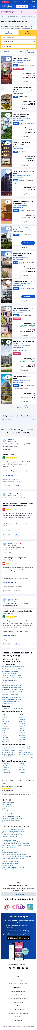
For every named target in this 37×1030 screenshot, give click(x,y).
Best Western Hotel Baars (9, 847)
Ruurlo (4, 730)
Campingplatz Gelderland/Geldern (12, 669)
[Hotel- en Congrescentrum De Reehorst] (6, 211)
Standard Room (9, 552)
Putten (4, 714)
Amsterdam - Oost (7, 752)
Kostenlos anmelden (28, 12)
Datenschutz (19, 995)
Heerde (21, 734)
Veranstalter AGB (18, 987)
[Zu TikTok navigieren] (18, 968)
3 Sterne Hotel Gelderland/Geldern (12, 689)
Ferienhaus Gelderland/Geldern (11, 673)
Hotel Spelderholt (19, 228)
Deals (5, 1)
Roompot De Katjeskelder (9, 869)
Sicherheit (18, 1017)
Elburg (21, 714)
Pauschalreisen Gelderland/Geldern (12, 818)
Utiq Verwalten (18, 1002)
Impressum (18, 1020)
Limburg (21, 764)
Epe (3, 719)
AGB (18, 1006)
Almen (21, 727)
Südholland (5, 771)
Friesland (4, 769)
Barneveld (22, 736)
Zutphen (21, 728)
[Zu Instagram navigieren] (14, 968)
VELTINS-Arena (23, 756)
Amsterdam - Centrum (8, 750)
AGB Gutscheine (18, 1009)
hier (32, 28)
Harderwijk (22, 725)
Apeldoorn (5, 716)
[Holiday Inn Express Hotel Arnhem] (6, 153)
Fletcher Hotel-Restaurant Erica (11, 851)
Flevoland (22, 773)
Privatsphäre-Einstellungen (18, 998)
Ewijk (3, 732)
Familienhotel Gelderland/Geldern (12, 699)
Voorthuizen (5, 721)
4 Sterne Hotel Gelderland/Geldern (12, 687)
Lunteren (4, 734)
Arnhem (4, 718)
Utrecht (21, 771)
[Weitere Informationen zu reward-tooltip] (16, 479)
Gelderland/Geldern (8, 767)
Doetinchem (5, 739)
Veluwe (21, 750)
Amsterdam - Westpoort (26, 754)
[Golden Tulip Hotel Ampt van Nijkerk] (6, 264)
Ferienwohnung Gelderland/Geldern (13, 678)
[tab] (9, 32)
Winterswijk (5, 728)
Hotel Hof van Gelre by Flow (22, 376)
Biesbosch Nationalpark (9, 754)
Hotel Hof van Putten (8, 865)
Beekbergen (5, 741)
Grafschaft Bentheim (25, 752)
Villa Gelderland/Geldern (9, 680)
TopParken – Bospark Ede (9, 836)
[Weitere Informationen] (34, 77)
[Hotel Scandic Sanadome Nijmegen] (6, 125)
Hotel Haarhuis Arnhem (9, 840)
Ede (20, 741)
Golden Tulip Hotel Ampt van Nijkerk (13, 835)
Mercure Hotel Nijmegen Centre (23, 171)
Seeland (4, 765)
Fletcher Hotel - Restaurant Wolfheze (13, 858)
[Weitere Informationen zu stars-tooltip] (27, 58)
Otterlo (4, 725)
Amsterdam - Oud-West (26, 749)
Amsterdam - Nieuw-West (26, 758)
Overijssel (22, 765)
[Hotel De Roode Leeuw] (6, 321)
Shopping (5, 810)
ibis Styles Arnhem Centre (10, 853)
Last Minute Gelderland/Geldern (11, 816)
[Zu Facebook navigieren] (9, 968)
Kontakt (26, 1)
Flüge (3, 822)
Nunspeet (5, 737)
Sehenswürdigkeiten (8, 803)
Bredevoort (22, 721)
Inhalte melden (18, 980)
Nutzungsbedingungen (18, 991)
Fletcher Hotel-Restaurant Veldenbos (13, 867)
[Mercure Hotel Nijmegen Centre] (6, 182)
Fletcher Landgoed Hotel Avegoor (12, 833)
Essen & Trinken (7, 806)
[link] (30, 6)
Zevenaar (21, 716)
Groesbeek (22, 719)
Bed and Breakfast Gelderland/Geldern (13, 666)
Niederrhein (5, 749)
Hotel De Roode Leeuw (20, 308)
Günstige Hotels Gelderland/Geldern (13, 692)
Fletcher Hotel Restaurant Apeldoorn (13, 829)
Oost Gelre (22, 718)
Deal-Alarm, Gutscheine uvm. (18, 984)
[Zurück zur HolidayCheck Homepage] (7, 6)
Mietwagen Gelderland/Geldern (11, 820)
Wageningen (22, 739)
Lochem (4, 736)
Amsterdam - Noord (8, 747)
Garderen (22, 732)
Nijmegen (5, 727)
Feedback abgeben (18, 894)
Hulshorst (22, 723)
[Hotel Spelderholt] (6, 237)
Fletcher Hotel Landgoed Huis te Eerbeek (14, 854)
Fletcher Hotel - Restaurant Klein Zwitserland (15, 844)
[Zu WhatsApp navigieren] (27, 968)
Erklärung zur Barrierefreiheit (18, 1013)
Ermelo (4, 723)
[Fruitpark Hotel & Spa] (6, 291)
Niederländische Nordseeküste (7, 757)
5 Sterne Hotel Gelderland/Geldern (12, 685)
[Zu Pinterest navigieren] (22, 968)
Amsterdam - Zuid (24, 747)
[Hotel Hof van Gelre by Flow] (6, 389)
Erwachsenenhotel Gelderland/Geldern (13, 697)
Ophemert (22, 730)
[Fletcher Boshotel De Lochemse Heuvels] (6, 355)
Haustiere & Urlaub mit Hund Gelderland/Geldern (10, 702)
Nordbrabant (6, 773)
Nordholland (6, 764)
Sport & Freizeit (6, 804)
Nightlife (4, 808)
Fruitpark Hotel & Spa (20, 281)
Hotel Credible (17, 58)
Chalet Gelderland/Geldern (10, 671)
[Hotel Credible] (6, 70)
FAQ (18, 976)
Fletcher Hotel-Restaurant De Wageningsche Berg (17, 856)
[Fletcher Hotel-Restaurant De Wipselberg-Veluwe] (6, 97)
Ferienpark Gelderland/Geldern (11, 675)
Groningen (22, 769)
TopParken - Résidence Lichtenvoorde (13, 831)
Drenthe (21, 767)
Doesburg (22, 737)
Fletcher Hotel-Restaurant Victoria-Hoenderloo (16, 845)
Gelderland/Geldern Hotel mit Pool (12, 708)
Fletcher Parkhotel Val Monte (10, 862)
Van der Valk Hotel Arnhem (10, 863)
